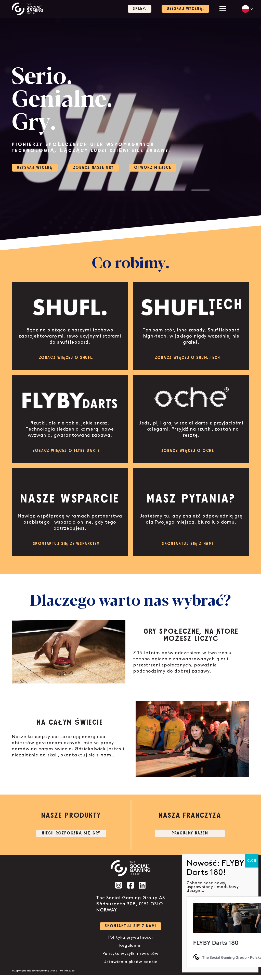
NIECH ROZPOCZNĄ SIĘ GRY (71, 833)
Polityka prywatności (130, 937)
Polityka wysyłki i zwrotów (130, 954)
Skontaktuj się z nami (130, 926)
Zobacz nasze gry (93, 168)
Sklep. (139, 9)
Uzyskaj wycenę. (185, 9)
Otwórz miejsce (152, 168)
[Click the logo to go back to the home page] (27, 9)
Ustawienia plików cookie (130, 962)
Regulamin (130, 946)
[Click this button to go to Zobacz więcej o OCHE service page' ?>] (191, 419)
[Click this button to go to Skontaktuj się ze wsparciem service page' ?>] (70, 512)
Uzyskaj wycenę (35, 168)
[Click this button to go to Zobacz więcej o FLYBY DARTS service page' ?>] (70, 419)
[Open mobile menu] (222, 8)
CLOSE (251, 860)
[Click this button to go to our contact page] (191, 512)
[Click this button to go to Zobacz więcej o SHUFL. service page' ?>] (70, 326)
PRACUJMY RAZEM (190, 833)
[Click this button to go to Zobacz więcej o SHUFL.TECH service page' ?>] (191, 326)
